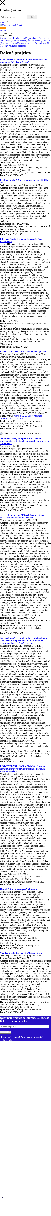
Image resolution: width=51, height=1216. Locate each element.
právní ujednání (19, 1214)
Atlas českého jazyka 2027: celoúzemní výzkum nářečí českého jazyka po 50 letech (22, 516)
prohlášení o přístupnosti (38, 1214)
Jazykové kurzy (13, 1130)
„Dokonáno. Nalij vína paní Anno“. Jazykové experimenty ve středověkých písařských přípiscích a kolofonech (24, 441)
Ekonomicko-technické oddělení (36, 1062)
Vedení (39, 1047)
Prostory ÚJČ (29, 1047)
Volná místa (19, 1070)
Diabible (30, 1096)
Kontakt (9, 1125)
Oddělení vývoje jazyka (11, 1062)
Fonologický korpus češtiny (36, 1101)
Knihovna (15, 1068)
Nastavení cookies (14, 1122)
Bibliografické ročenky (20, 1093)
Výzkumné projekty (18, 40)
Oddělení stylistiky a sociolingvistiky (27, 1060)
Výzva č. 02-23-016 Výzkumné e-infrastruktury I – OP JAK (22, 417)
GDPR (9, 1120)
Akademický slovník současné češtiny (17, 1091)
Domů (3, 30)
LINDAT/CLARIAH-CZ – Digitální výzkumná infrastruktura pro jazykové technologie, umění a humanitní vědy (22, 769)
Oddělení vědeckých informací (33, 1065)
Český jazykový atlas (40, 1093)
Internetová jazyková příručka (13, 1104)
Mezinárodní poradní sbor (29, 1050)
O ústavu (4, 1045)
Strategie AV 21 (42, 43)
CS (2, 20)
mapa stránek (6, 1214)
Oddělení (45, 1050)
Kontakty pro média (29, 1068)
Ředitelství (5, 1068)
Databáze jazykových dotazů (13, 1096)
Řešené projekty (35, 40)
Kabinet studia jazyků (10, 1065)
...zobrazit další (42, 1106)
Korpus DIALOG (27, 1106)
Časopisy (4, 46)
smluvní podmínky (25, 1210)
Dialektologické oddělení (11, 1052)
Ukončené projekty (26, 43)
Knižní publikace (30, 38)
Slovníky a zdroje (8, 1088)
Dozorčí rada (11, 1050)
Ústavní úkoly (6, 38)
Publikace (18, 38)
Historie (19, 1047)
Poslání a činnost (8, 1047)
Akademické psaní (14, 1128)
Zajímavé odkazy (22, 1073)
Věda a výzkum (7, 1075)
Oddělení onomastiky (28, 1055)
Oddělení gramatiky (9, 1055)
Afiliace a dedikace (17, 46)
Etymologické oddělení (33, 1052)
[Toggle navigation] (25, 28)
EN (6, 20)
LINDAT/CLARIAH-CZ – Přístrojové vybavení (23, 351)
